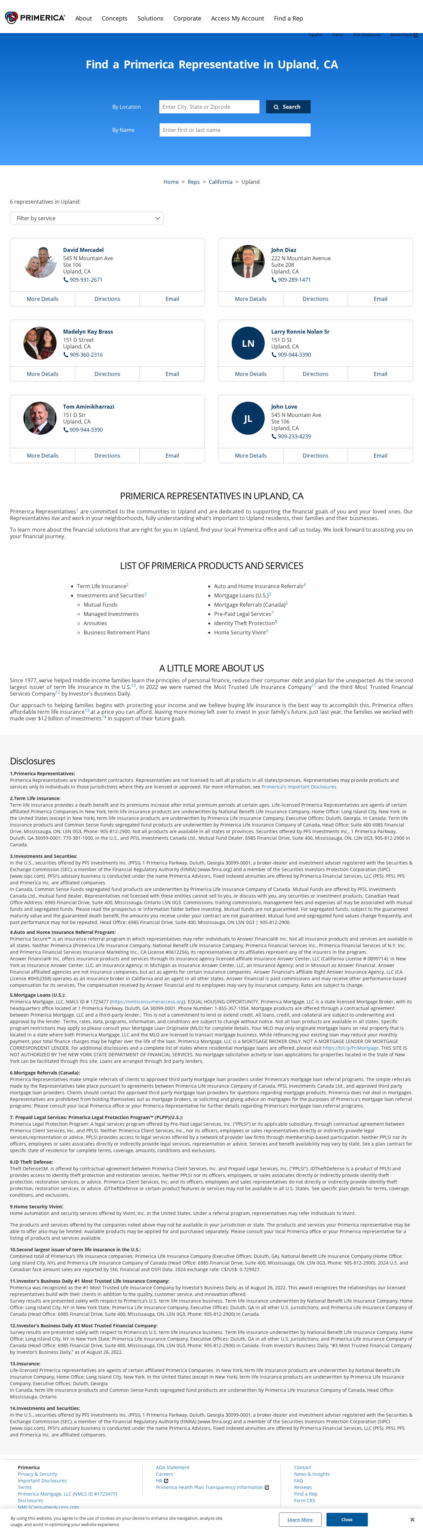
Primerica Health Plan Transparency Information (210, 1487)
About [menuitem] (83, 18)
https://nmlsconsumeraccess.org (147, 1001)
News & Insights (312, 1474)
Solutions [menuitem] (150, 18)
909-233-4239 (294, 436)
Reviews (303, 1487)
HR (160, 1480)
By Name (123, 130)
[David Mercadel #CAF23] (40, 261)
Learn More (300, 1519)
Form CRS (304, 1500)
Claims (337, 34)
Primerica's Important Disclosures (299, 787)
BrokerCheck (402, 34)
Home (171, 181)
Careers (164, 1474)
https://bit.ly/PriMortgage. (351, 1048)
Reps (194, 181)
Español (315, 34)
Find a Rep (306, 1494)
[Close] (412, 1519)
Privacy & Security (37, 1474)
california (221, 181)
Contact (302, 1467)
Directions (107, 298)
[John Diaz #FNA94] (248, 261)
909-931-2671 (86, 279)
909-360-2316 (86, 354)
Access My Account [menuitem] (237, 18)
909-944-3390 (294, 354)
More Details (42, 298)
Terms (25, 1487)
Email (172, 298)
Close (347, 1519)
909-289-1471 (294, 279)
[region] (211, 1520)
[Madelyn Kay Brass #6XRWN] (40, 343)
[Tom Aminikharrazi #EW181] (40, 418)
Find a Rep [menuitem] (288, 18)
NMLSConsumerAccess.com (48, 1507)
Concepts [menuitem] (115, 18)
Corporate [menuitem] (187, 18)
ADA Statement (172, 1467)
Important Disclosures (42, 1480)
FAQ (298, 1480)
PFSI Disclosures (367, 34)
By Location (126, 106)
